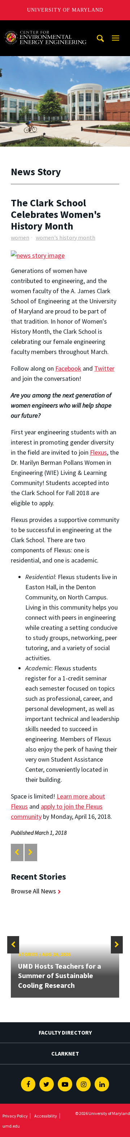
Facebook (68, 368)
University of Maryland (65, 10)
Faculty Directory (65, 1032)
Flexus (98, 452)
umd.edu (11, 1126)
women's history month (65, 237)
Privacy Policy (15, 1116)
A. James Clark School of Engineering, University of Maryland (45, 27)
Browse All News (33, 891)
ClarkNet (65, 1053)
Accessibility (45, 1116)
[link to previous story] (16, 852)
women (20, 237)
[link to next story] (30, 852)
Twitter (104, 368)
